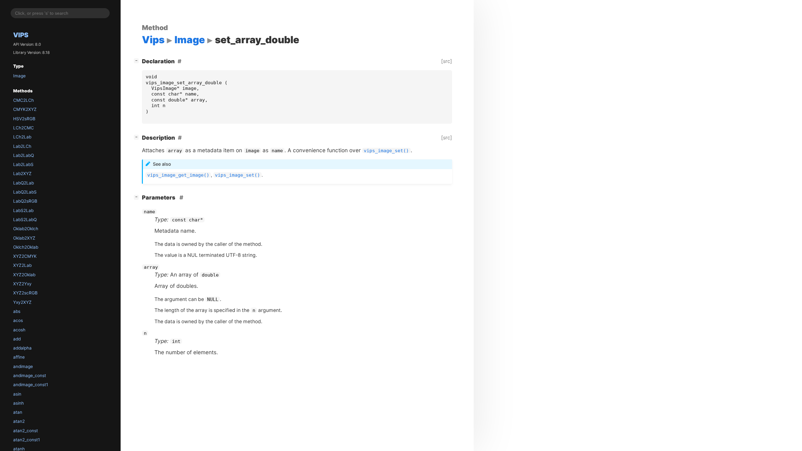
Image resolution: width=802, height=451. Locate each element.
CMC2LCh (23, 100)
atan (17, 412)
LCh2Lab (22, 136)
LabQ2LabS (25, 191)
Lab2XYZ (22, 173)
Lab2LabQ (23, 155)
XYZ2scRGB (25, 292)
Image (19, 75)
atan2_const (25, 430)
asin (17, 394)
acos (18, 320)
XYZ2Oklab (24, 274)
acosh (19, 329)
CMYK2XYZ (25, 109)
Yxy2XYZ (22, 302)
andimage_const (29, 375)
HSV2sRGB (24, 118)
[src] (446, 61)
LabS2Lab (23, 210)
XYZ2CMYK (25, 256)
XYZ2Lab (22, 265)
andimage (23, 366)
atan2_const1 (26, 439)
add (17, 338)
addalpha (22, 347)
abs (16, 311)
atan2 (19, 421)
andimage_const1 (30, 384)
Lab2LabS (23, 164)
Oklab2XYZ (24, 238)
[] (137, 60)
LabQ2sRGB (25, 201)
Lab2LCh (22, 146)
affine (19, 357)
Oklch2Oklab (25, 247)
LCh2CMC (23, 127)
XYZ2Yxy (22, 283)
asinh (18, 403)
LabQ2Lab (23, 182)
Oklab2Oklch (25, 228)
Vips (21, 35)
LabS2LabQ (25, 219)
